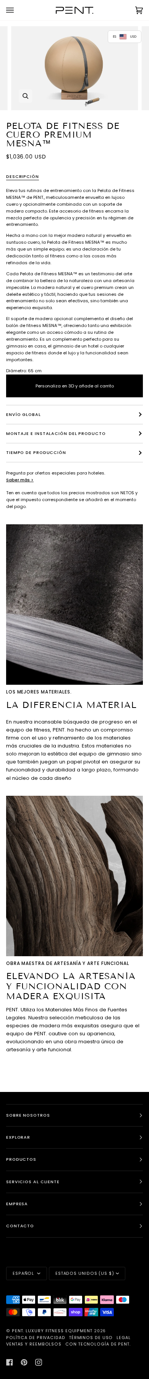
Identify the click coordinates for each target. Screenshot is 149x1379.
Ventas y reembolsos (34, 1344)
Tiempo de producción (36, 452)
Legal (124, 1338)
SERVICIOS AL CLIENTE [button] (33, 1182)
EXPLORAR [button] (18, 1137)
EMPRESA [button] (17, 1204)
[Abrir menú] (17, 10)
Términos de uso (91, 1338)
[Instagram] (38, 1362)
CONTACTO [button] (20, 1226)
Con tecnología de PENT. (98, 1344)
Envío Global (23, 414)
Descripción (22, 176)
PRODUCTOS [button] (21, 1159)
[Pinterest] (24, 1362)
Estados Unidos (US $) (84, 1273)
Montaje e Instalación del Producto (56, 433)
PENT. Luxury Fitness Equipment (53, 1331)
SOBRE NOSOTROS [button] (28, 1115)
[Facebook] (9, 1362)
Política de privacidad (35, 1338)
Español (24, 1273)
